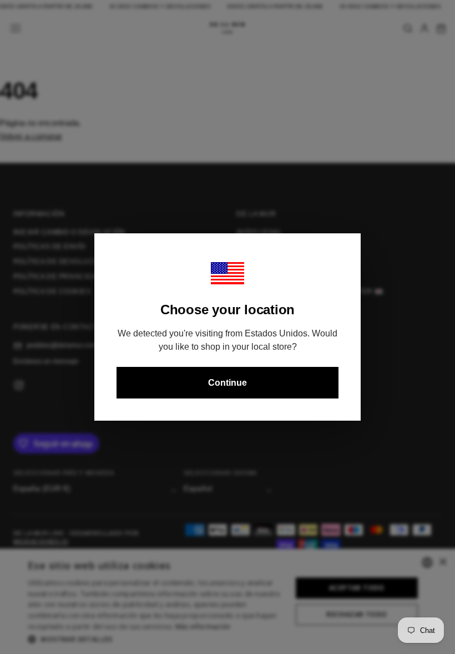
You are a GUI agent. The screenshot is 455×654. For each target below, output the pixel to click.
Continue (227, 382)
